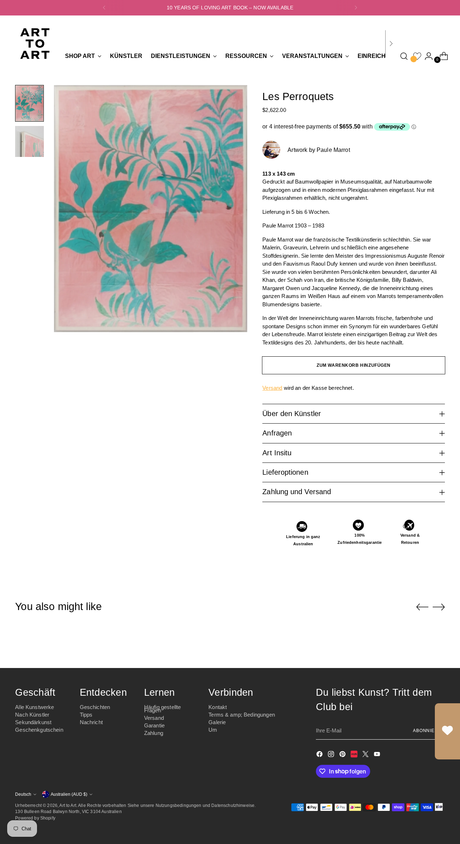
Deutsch (23, 794)
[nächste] (356, 7)
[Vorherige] (104, 7)
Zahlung (153, 733)
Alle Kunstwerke (34, 707)
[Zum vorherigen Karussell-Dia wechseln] (422, 607)
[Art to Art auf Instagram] (331, 755)
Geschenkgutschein (39, 730)
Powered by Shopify (35, 818)
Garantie (154, 725)
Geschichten (95, 707)
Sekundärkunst (33, 722)
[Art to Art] (35, 43)
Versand (272, 388)
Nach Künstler (32, 715)
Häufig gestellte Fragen (162, 708)
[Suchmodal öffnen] (404, 56)
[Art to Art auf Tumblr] (354, 755)
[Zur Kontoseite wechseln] (426, 56)
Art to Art (67, 805)
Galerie (217, 722)
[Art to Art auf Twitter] (366, 755)
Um (212, 730)
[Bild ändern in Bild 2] (29, 141)
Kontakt (217, 707)
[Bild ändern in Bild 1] (29, 103)
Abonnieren (429, 730)
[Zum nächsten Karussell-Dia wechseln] (439, 607)
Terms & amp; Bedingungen (241, 715)
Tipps (86, 715)
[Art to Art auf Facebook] (320, 755)
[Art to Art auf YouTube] (377, 755)
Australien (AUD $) (69, 794)
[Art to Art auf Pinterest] (343, 755)
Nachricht (91, 722)
